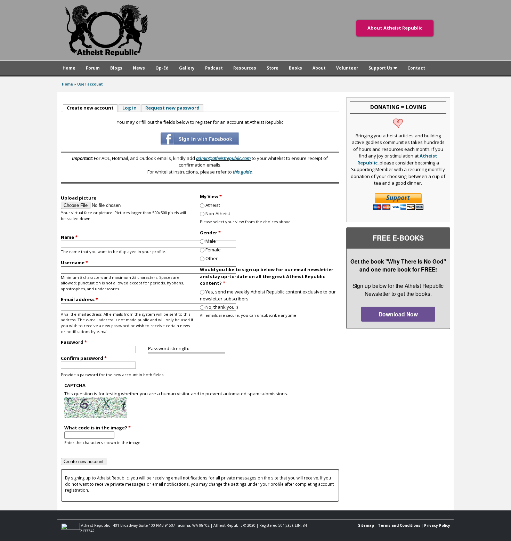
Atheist (212, 205)
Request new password (172, 108)
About (319, 68)
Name (69, 237)
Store (272, 68)
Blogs (116, 68)
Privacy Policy (437, 525)
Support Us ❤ (382, 68)
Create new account (92, 108)
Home (69, 68)
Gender (210, 232)
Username (74, 262)
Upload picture (78, 198)
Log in (129, 108)
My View (211, 196)
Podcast (214, 68)
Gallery (187, 68)
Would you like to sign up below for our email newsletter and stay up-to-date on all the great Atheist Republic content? (266, 276)
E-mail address (79, 299)
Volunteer (347, 68)
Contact (416, 68)
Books (295, 68)
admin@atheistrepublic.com (223, 158)
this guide (242, 172)
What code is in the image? (97, 428)
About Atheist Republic (394, 28)
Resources (244, 68)
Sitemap (366, 525)
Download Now (398, 314)
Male (210, 241)
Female (213, 250)
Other (211, 258)
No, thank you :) (221, 307)
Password (74, 342)
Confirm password (84, 358)
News (139, 68)
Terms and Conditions (399, 525)
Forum (93, 68)
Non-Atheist (217, 213)
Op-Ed (162, 68)
